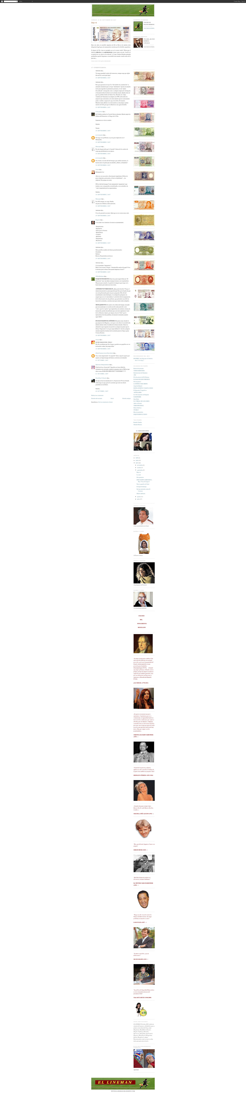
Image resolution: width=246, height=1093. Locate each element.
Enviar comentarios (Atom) (105, 402)
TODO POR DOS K (138, 405)
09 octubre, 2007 (102, 391)
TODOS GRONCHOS (139, 370)
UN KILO (136, 410)
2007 (137, 463)
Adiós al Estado (138, 403)
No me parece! (137, 381)
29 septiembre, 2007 (103, 258)
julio (138, 499)
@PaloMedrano (100, 276)
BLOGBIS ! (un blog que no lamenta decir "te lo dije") (143, 359)
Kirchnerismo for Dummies (140, 373)
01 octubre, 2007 (102, 360)
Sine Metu (136, 399)
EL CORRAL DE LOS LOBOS (141, 401)
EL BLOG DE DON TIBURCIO (142, 379)
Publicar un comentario (97, 395)
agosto (139, 496)
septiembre (140, 470)
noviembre (140, 465)
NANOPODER (137, 397)
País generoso (140, 477)
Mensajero (98, 146)
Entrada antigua (126, 398)
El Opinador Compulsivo (140, 390)
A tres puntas (99, 111)
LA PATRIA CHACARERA (141, 384)
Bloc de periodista (138, 412)
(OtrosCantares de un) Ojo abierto (104, 353)
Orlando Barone (138, 424)
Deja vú (94, 22)
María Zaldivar (137, 408)
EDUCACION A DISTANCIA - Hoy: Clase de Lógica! (144, 481)
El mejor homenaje (141, 486)
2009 (137, 458)
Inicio (112, 398)
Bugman (98, 220)
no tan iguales (99, 135)
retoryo (97, 339)
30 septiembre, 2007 (103, 272)
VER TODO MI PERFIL (149, 28)
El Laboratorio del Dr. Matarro (141, 377)
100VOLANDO (137, 392)
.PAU (135, 375)
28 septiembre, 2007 (103, 78)
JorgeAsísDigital (138, 386)
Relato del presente (139, 368)
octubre (139, 467)
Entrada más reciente (96, 398)
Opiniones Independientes (102, 364)
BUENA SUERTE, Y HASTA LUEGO (143, 388)
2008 (137, 460)
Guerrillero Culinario (101, 378)
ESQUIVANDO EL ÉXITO (140, 414)
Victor (97, 169)
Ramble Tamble (138, 422)
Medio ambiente (141, 493)
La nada (139, 475)
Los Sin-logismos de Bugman (141, 394)
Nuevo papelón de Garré (143, 484)
